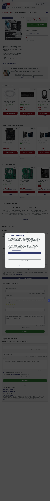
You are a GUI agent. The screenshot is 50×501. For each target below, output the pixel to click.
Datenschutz (29, 265)
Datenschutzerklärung (16, 250)
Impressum (21, 265)
